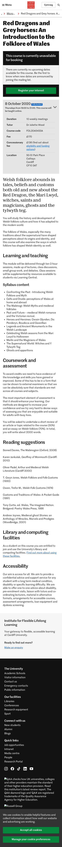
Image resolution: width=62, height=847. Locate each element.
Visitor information (15, 677)
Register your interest (31, 90)
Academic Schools (14, 673)
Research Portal (13, 761)
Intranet (9, 749)
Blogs (7, 733)
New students (12, 725)
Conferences (11, 705)
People (8, 757)
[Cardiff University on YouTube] (31, 768)
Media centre (11, 753)
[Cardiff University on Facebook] (12, 768)
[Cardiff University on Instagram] (6, 768)
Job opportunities (14, 745)
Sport (7, 714)
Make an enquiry (13, 647)
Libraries (9, 701)
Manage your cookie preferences (31, 839)
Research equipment (16, 709)
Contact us (10, 681)
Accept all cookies (31, 830)
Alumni (8, 729)
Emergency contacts (16, 686)
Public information (14, 690)
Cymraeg (48, 5)
